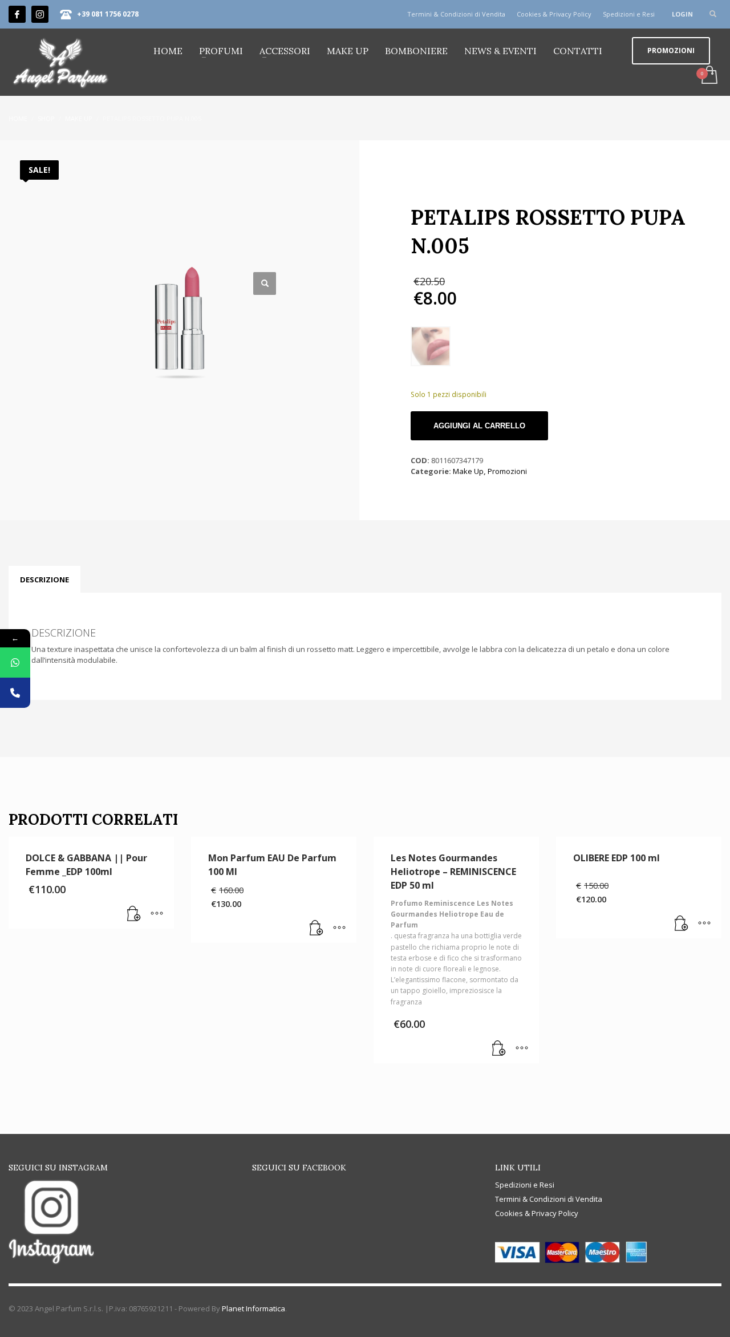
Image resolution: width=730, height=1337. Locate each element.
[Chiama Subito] (15, 693)
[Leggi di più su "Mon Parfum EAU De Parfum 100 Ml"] (316, 928)
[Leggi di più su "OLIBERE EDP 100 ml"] (681, 924)
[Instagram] (39, 14)
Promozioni (507, 471)
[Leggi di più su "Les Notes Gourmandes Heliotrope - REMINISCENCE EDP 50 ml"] (499, 1049)
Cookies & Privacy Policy (554, 14)
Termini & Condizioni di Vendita (456, 14)
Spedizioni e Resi (629, 14)
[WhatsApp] (15, 662)
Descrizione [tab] (44, 579)
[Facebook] (17, 14)
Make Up (468, 471)
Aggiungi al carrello (479, 426)
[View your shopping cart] (708, 75)
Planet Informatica (253, 1308)
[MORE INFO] (156, 914)
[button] (264, 283)
